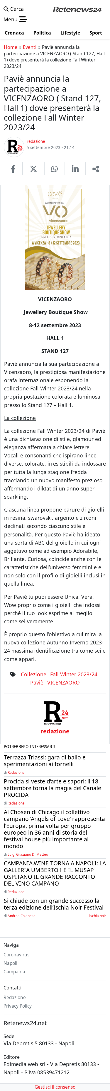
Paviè (36, 682)
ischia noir (97, 915)
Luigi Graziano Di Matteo (28, 854)
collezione (33, 674)
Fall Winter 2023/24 (73, 674)
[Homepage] (77, 9)
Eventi (29, 47)
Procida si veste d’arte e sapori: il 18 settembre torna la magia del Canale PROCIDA (52, 788)
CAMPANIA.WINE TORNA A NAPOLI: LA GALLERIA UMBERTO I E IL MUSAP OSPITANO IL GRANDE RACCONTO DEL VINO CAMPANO (55, 873)
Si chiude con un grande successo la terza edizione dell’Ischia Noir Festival (54, 904)
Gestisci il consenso (55, 1087)
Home (10, 47)
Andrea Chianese (21, 915)
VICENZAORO (63, 682)
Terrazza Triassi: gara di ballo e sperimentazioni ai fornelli (45, 760)
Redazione (16, 772)
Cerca (16, 8)
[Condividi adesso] (96, 168)
